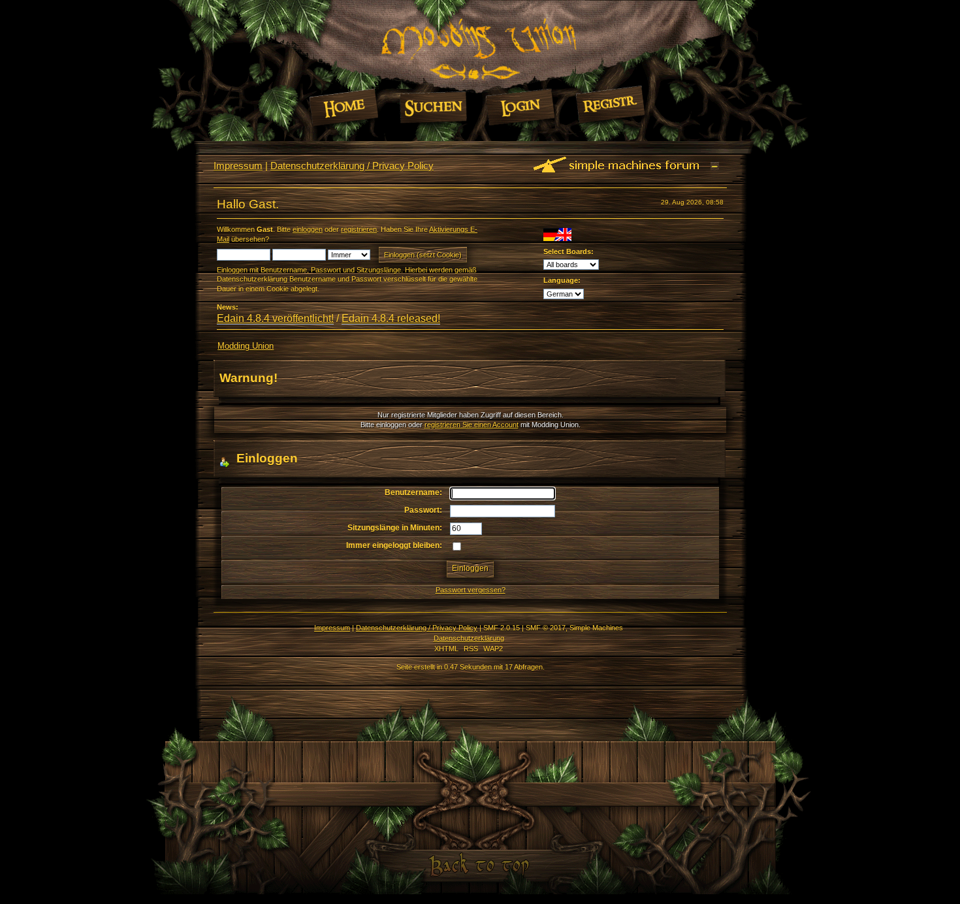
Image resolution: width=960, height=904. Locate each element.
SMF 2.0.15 (501, 628)
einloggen (308, 229)
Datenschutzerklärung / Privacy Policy (352, 165)
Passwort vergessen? (470, 590)
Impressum (238, 165)
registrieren (359, 229)
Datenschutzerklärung (469, 638)
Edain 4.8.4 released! (391, 318)
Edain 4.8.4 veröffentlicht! (275, 318)
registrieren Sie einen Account (471, 424)
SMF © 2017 (546, 628)
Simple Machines (596, 628)
